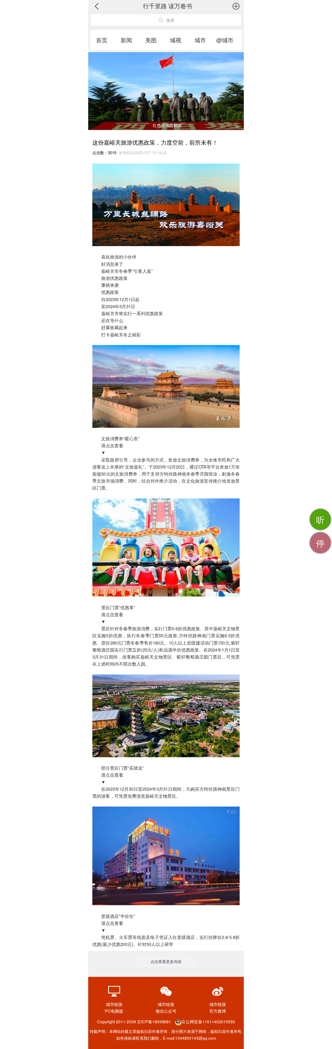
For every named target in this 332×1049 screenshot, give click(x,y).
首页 (101, 40)
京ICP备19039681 (154, 1022)
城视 (175, 40)
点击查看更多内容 (166, 961)
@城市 (224, 40)
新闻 (126, 40)
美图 (151, 40)
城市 (200, 40)
